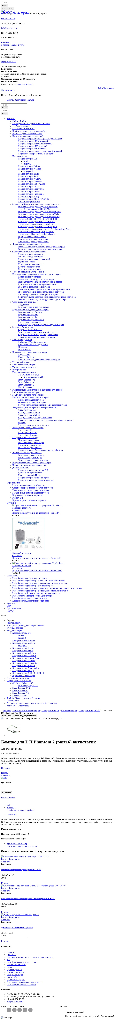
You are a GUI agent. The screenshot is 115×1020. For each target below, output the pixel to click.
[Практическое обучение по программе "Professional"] (38, 563)
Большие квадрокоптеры (30, 447)
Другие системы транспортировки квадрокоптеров (42, 405)
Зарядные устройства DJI (30, 329)
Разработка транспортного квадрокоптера (32, 596)
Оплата (10, 952)
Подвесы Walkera (26, 357)
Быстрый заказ (8, 797)
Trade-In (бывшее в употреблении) (28, 272)
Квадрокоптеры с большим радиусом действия (40, 450)
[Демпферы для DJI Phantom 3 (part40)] (20, 914)
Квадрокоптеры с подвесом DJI (33, 470)
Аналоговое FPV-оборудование (33, 344)
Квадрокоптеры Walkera (29, 169)
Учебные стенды (20, 126)
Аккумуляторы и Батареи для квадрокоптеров (34, 407)
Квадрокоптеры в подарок (30, 254)
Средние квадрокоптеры (29, 445)
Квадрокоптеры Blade (28, 174)
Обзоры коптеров (15, 974)
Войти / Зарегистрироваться (20, 100)
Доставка (11, 954)
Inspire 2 (27, 164)
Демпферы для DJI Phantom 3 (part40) (17, 928)
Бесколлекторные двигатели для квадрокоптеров (41, 246)
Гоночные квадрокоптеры (30, 256)
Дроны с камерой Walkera (30, 472)
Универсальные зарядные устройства (36, 332)
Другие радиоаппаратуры (30, 322)
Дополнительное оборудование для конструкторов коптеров (47, 297)
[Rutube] (25, 1010)
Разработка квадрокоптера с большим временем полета (38, 580)
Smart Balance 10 (26, 382)
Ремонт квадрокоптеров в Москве (28, 485)
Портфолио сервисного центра (27, 495)
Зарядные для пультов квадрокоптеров (36, 337)
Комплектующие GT (33, 377)
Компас (10, 807)
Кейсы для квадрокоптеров (31, 400)
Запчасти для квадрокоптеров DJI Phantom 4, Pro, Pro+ (44, 229)
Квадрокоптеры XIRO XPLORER (34, 199)
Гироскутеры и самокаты (24, 372)
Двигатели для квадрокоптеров (33, 239)
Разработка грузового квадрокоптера (30, 598)
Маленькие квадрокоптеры (31, 442)
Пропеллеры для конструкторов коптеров (38, 294)
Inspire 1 (27, 161)
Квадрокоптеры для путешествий (34, 259)
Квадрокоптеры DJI (27, 159)
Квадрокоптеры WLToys (29, 179)
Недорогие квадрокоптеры (30, 264)
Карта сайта (12, 977)
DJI (8, 805)
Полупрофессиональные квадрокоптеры (31, 462)
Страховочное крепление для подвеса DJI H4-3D (21, 870)
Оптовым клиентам (16, 964)
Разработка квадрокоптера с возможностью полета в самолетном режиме (47, 588)
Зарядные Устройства (22, 327)
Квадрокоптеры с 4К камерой (32, 148)
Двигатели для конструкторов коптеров (37, 284)
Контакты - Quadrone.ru (18, 706)
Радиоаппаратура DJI (28, 314)
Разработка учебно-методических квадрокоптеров (36, 593)
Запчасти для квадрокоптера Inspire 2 (35, 224)
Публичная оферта (16, 979)
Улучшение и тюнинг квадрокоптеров (30, 490)
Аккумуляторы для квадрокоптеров (35, 417)
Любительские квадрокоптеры (27, 452)
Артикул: (6, 749)
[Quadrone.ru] (8, 90)
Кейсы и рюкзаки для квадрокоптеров (30, 397)
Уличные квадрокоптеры (30, 457)
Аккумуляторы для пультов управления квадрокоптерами (45, 420)
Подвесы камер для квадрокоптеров (29, 352)
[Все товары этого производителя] (4, 778)
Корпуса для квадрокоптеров (32, 236)
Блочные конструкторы (23, 364)
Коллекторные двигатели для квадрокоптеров (40, 249)
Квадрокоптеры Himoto (29, 191)
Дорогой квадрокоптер (29, 267)
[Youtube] (30, 1010)
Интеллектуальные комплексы (27, 133)
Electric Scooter (25, 387)
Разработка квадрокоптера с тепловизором (32, 586)
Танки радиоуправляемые (24, 367)
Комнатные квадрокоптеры (31, 455)
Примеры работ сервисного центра (29, 500)
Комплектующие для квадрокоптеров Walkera (40, 214)
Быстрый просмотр (21, 508)
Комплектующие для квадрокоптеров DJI (38, 206)
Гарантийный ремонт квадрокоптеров (30, 493)
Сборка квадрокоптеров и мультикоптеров (32, 488)
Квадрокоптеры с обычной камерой (35, 143)
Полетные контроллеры (29, 277)
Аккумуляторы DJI (27, 410)
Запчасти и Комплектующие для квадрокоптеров (35, 204)
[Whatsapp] (14, 1010)
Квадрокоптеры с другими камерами (35, 480)
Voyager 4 (28, 171)
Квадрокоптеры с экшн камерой (33, 478)
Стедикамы (23, 304)
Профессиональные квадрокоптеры (29, 465)
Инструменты (19, 370)
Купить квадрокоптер (17, 843)
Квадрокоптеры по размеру (25, 437)
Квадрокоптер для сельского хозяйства (30, 601)
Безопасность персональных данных (24, 982)
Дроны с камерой (20, 467)
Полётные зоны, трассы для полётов (29, 131)
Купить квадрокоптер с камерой (27, 136)
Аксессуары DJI (25, 430)
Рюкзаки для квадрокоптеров (32, 402)
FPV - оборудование (22, 339)
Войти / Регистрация (106, 88)
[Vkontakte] (9, 1010)
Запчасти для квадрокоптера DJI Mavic (36, 221)
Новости (11, 967)
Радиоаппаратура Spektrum (31, 319)
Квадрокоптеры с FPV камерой (33, 141)
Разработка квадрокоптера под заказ (29, 578)
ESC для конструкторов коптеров (34, 287)
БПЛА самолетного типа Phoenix (28, 395)
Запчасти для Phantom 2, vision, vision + (36, 234)
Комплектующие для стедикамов (34, 307)
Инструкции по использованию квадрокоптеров (30, 957)
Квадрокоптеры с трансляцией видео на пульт (40, 138)
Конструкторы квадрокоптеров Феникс (31, 123)
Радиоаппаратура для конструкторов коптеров (40, 282)
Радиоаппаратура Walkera (30, 312)
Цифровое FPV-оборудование (32, 342)
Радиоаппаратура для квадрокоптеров (30, 309)
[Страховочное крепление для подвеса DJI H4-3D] (25, 856)
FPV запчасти (24, 349)
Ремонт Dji (17, 498)
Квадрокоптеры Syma (28, 176)
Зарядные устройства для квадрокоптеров (38, 334)
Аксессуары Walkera (27, 432)
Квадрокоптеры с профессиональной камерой (40, 151)
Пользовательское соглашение (21, 984)
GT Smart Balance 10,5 (28, 375)
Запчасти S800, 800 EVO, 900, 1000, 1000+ (38, 219)
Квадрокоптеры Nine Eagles (31, 194)
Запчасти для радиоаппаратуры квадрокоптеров (41, 324)
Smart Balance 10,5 (26, 380)
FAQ (9, 959)
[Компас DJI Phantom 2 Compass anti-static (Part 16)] (14, 735)
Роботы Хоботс (19, 121)
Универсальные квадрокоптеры (33, 460)
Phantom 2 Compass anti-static (20, 810)
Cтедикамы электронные (24, 302)
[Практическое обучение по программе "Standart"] (36, 505)
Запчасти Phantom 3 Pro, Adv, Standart (36, 231)
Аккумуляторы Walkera (29, 415)
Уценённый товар (26, 262)
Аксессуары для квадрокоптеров (27, 427)
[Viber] (19, 1010)
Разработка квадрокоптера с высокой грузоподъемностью (39, 583)
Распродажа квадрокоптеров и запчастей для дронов (37, 390)
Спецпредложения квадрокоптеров (29, 251)
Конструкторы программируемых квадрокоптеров (36, 274)
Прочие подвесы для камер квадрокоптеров (39, 359)
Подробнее (6, 768)
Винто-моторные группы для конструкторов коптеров (44, 289)
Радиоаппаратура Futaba (29, 317)
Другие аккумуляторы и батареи (33, 425)
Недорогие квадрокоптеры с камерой (36, 154)
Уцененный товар (20, 362)
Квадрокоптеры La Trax (29, 186)
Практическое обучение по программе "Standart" (35, 513)
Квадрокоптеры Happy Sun (31, 189)
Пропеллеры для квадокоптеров (33, 241)
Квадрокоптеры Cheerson (30, 181)
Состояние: (6, 753)
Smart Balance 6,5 (26, 385)
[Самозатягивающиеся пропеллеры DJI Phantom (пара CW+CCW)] (33, 886)
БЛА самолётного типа (23, 128)
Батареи (22, 422)
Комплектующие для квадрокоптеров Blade (38, 216)
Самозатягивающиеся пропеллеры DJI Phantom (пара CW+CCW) (28, 899)
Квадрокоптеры (19, 156)
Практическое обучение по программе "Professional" (37, 570)
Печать (4, 773)
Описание (11, 814)
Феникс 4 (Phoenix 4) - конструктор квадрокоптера (42, 299)
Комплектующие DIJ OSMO (37, 209)
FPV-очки (22, 347)
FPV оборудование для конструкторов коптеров (41, 292)
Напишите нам (8, 18)
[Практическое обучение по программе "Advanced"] (28, 550)
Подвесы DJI (24, 354)
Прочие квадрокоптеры (29, 201)
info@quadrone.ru (9, 28)
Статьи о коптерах (15, 972)
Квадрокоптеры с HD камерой (32, 146)
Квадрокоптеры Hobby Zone (31, 184)
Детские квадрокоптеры (29, 269)
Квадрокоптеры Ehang (28, 196)
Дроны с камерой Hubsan (30, 475)
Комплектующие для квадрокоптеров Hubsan (39, 211)
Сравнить (17, 510)
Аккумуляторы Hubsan (29, 412)
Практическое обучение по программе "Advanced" (36, 558)
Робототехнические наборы (25, 392)
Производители (14, 969)
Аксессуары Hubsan (27, 435)
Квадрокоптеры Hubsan (29, 166)
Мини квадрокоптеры (28, 440)
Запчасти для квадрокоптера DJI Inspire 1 (37, 226)
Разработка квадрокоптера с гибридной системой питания (40, 591)
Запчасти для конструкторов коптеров (36, 279)
